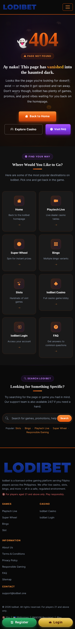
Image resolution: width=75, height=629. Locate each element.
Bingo (28, 428)
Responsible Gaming (37, 432)
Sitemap (6, 579)
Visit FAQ (60, 129)
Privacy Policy (9, 560)
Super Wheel (60, 428)
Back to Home (40, 116)
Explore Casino (25, 129)
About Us (7, 547)
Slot (4, 530)
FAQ (4, 573)
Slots (18, 428)
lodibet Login (47, 517)
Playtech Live (42, 428)
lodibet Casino (48, 511)
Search (64, 418)
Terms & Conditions (13, 553)
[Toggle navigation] (68, 7)
